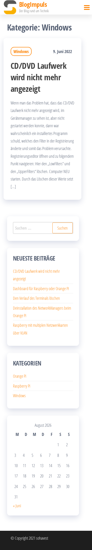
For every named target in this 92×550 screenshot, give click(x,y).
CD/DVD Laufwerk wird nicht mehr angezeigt (38, 77)
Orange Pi (19, 376)
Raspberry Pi (21, 386)
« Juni (17, 505)
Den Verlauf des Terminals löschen (36, 298)
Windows (21, 51)
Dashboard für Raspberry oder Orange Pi (41, 288)
